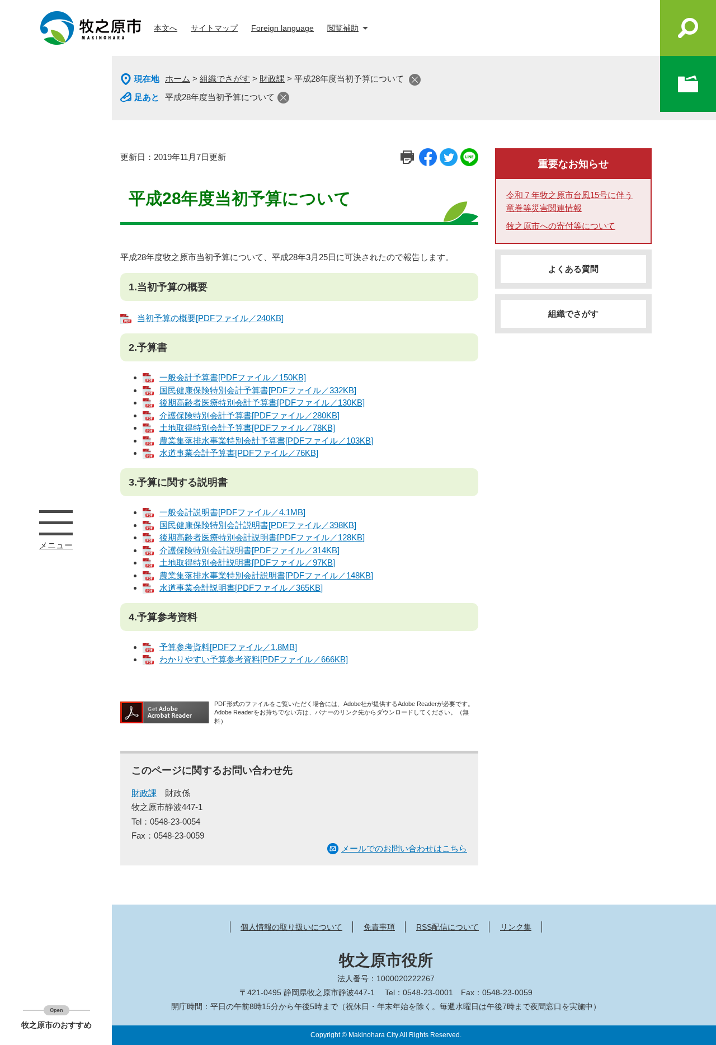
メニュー (56, 522)
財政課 (272, 78)
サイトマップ (214, 27)
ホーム (177, 78)
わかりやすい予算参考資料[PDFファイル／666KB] (253, 659)
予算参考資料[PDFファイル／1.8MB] (228, 647)
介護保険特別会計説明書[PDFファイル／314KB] (249, 550)
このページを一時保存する (688, 84)
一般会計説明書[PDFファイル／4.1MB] (232, 512)
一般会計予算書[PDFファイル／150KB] (232, 377)
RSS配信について (447, 926)
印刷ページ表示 (407, 157)
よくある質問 (573, 269)
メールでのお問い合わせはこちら (404, 848)
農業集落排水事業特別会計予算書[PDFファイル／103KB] (266, 440)
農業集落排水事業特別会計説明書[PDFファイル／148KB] (266, 575)
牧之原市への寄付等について (560, 225)
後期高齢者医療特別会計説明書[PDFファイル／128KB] (262, 537)
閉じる (415, 80)
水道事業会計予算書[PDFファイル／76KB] (238, 453)
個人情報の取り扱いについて (291, 926)
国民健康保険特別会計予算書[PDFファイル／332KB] (257, 390)
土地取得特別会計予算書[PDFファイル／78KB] (247, 427)
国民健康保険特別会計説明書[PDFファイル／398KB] (257, 525)
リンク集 (515, 926)
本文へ (165, 27)
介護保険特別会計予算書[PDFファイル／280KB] (249, 415)
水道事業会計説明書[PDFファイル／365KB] (241, 587)
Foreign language (282, 27)
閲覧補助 (343, 27)
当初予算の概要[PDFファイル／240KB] (210, 318)
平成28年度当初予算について (220, 97)
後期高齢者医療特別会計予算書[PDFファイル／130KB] (262, 402)
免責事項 (379, 926)
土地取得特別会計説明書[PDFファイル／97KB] (247, 562)
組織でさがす (225, 78)
